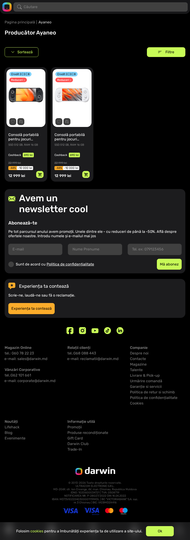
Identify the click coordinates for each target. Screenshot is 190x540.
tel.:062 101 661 (18, 375)
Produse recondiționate (87, 432)
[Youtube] (95, 330)
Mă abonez (169, 264)
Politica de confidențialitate (70, 264)
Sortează (25, 52)
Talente (136, 370)
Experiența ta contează (31, 308)
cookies (36, 531)
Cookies (136, 403)
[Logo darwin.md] (7, 6)
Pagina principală (20, 22)
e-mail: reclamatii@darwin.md (93, 359)
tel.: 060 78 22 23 (19, 353)
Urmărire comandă (146, 381)
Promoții (74, 427)
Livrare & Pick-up (145, 375)
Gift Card (75, 438)
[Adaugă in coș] (40, 174)
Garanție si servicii (146, 386)
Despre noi (139, 353)
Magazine (138, 364)
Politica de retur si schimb (152, 392)
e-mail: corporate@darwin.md (30, 381)
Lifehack (12, 427)
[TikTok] (107, 330)
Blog (9, 432)
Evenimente (15, 438)
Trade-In (74, 449)
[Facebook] (69, 330)
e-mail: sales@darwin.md (26, 359)
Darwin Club (78, 444)
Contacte (138, 359)
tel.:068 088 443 (81, 353)
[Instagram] (82, 330)
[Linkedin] (120, 330)
